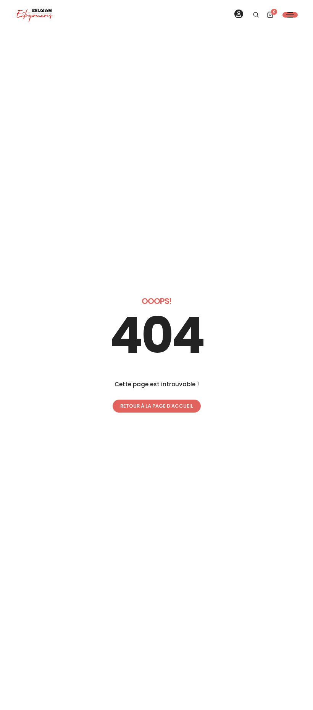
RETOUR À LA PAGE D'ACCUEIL (156, 406)
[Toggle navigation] (290, 15)
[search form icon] (255, 14)
